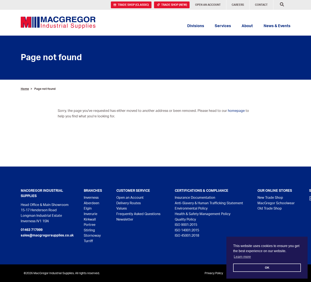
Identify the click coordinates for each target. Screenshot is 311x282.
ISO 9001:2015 (186, 224)
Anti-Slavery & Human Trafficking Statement (209, 203)
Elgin (88, 208)
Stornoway (92, 235)
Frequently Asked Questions (138, 214)
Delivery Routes (128, 203)
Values (121, 208)
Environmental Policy (191, 208)
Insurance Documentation (195, 197)
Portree (89, 224)
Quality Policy (185, 219)
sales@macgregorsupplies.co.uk (47, 235)
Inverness (91, 197)
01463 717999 (32, 230)
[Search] (281, 5)
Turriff (88, 241)
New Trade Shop (270, 197)
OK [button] (267, 267)
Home (25, 88)
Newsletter (124, 219)
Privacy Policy (214, 273)
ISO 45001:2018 (187, 235)
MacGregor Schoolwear (276, 203)
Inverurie (90, 214)
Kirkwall (90, 219)
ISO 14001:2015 (187, 230)
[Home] (58, 23)
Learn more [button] (242, 256)
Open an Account (130, 197)
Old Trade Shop (269, 208)
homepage (236, 111)
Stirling (89, 230)
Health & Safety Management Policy (202, 214)
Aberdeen (91, 203)
